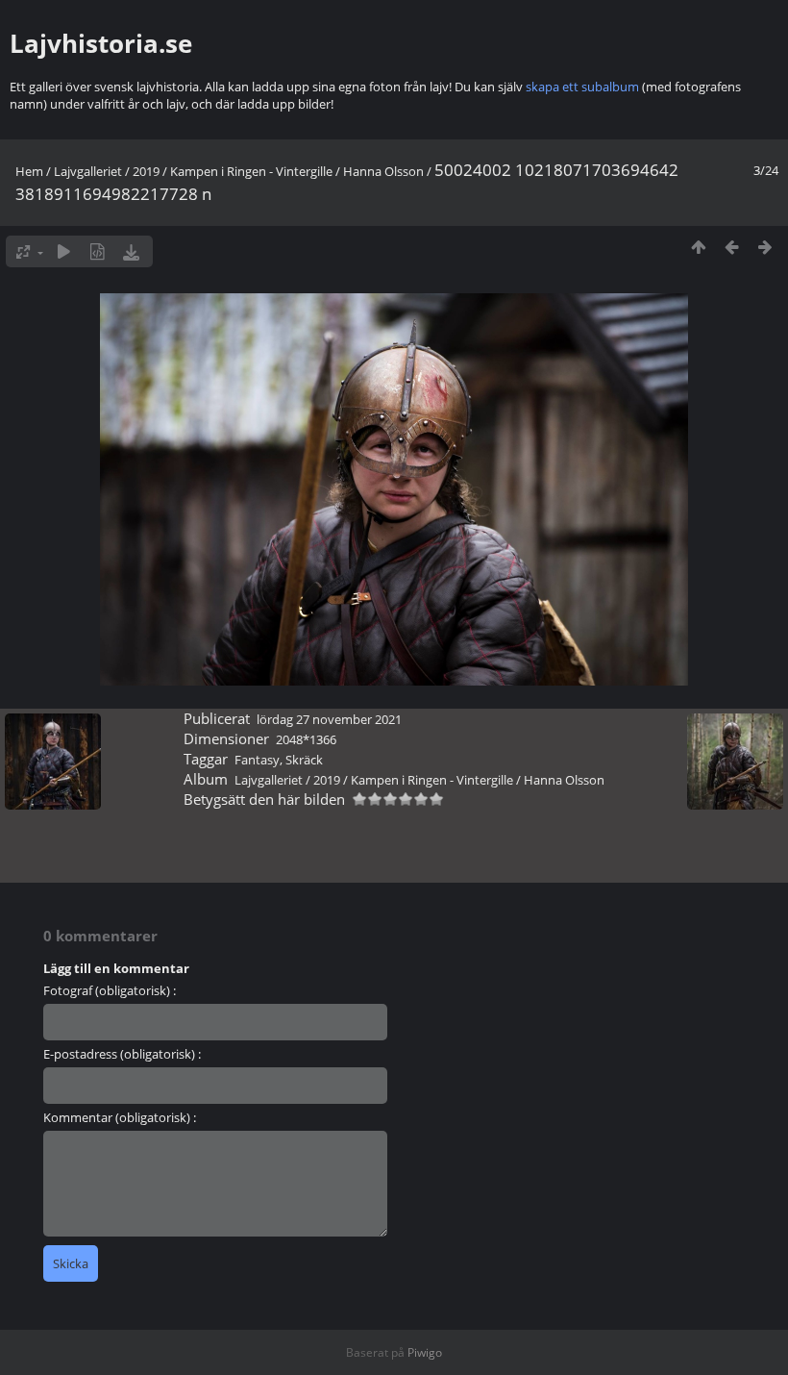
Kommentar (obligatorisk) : (119, 1117)
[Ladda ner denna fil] (131, 251)
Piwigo (424, 1352)
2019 (146, 171)
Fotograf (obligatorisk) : (109, 990)
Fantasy (257, 759)
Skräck (304, 759)
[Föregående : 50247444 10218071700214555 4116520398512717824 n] (732, 247)
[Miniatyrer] (698, 247)
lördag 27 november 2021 (329, 719)
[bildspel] (64, 251)
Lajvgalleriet (88, 171)
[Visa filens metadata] (97, 251)
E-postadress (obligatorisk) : (122, 1053)
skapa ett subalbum (582, 86)
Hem (29, 171)
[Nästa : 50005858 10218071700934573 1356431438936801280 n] (765, 247)
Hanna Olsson (383, 171)
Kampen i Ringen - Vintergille (251, 171)
